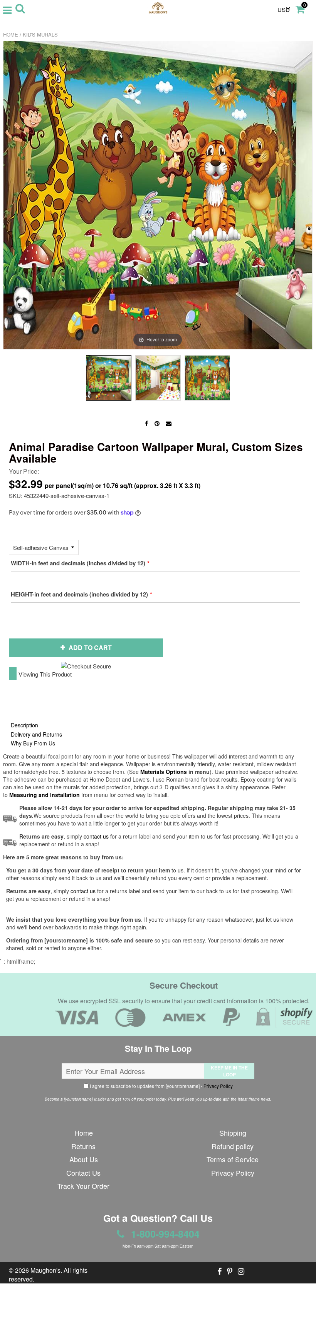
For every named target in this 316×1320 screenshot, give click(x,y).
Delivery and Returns (36, 734)
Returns (83, 1146)
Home (10, 34)
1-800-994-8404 (164, 1234)
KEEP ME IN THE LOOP (229, 1071)
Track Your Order (83, 1186)
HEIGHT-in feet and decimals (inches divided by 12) (79, 594)
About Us (83, 1159)
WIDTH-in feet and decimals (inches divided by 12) (78, 563)
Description (24, 725)
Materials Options (163, 771)
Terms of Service (233, 1159)
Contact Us (83, 1173)
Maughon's (45, 1270)
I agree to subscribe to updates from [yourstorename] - (161, 1086)
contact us (83, 891)
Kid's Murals (40, 34)
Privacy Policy (218, 1086)
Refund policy (233, 1146)
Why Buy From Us (33, 743)
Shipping (232, 1133)
